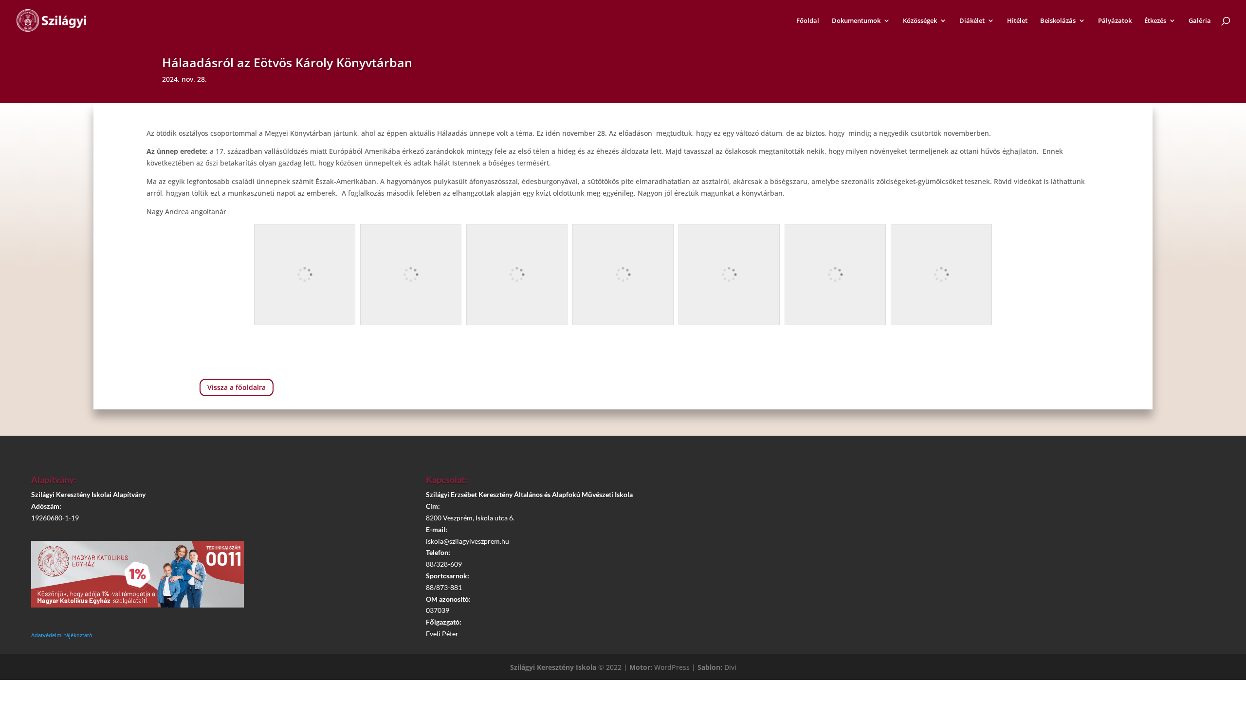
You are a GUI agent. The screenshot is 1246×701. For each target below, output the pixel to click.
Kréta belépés (1017, 484)
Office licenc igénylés (1022, 566)
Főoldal (807, 21)
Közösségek (920, 21)
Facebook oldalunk (1022, 511)
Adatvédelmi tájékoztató (61, 635)
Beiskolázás (1058, 21)
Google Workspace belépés (1022, 539)
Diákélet (972, 21)
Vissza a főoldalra (236, 387)
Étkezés (1155, 21)
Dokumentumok (856, 21)
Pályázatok (1115, 21)
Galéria (1200, 21)
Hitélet (1017, 21)
